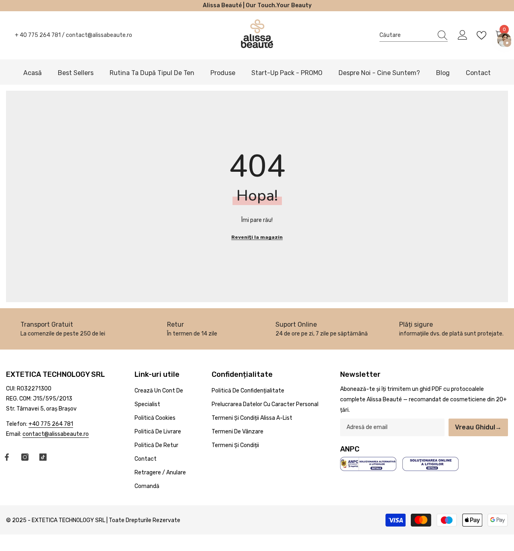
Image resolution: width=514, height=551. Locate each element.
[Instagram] (25, 457)
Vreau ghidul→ (478, 427)
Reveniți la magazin (257, 237)
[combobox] (405, 35)
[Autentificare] (462, 35)
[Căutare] (413, 35)
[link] (192, 329)
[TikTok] (43, 457)
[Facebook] (7, 457)
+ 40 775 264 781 (38, 35)
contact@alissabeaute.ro (99, 35)
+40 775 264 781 (51, 424)
